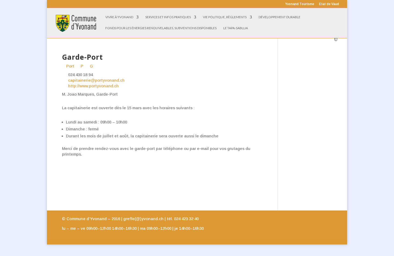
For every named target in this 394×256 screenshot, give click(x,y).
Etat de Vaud (329, 4)
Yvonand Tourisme (299, 4)
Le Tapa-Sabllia (235, 28)
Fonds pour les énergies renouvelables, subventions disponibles (161, 28)
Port (69, 66)
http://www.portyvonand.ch (93, 86)
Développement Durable (279, 17)
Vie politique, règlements (225, 17)
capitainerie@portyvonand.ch (96, 80)
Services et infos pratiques (168, 17)
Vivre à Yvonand (119, 17)
